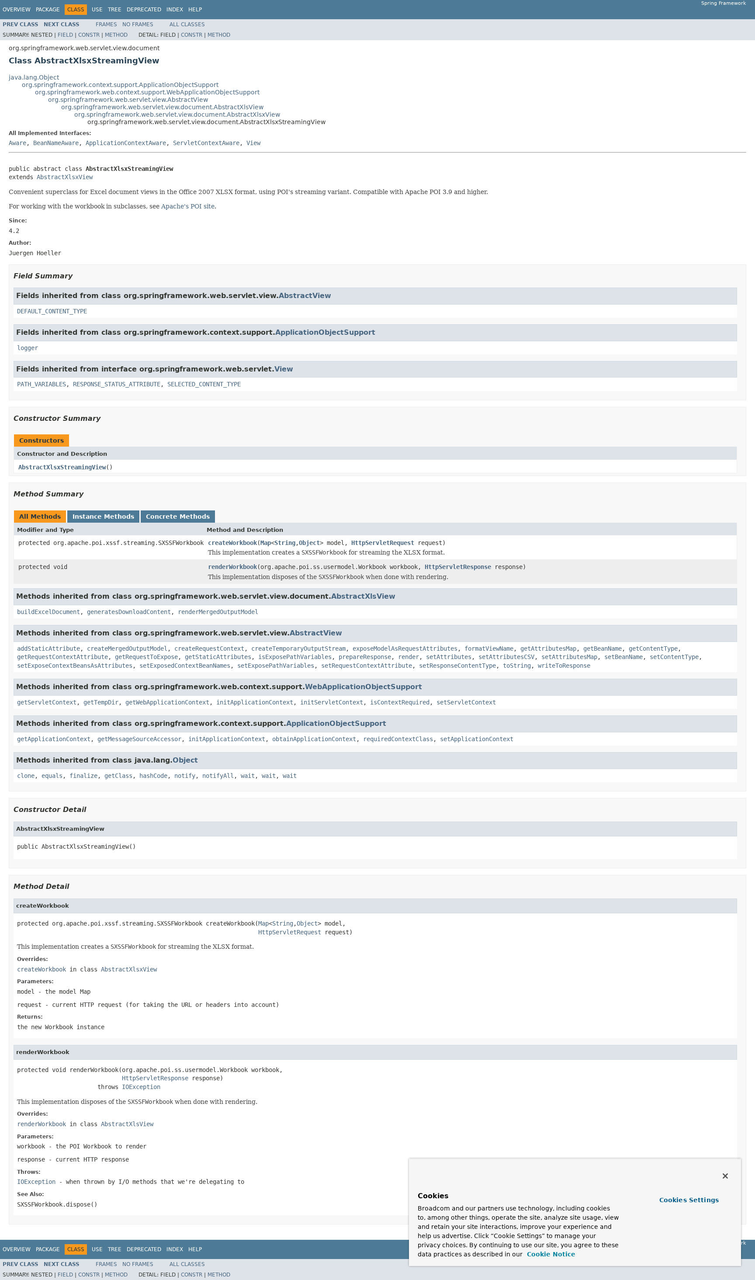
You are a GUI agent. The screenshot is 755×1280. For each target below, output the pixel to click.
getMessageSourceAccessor (139, 738)
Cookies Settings (689, 1200)
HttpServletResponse (458, 566)
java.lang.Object (34, 77)
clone (26, 775)
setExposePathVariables (275, 665)
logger (27, 347)
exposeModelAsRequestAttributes (405, 648)
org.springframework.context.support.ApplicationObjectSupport (120, 84)
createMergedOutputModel (127, 648)
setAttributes (448, 656)
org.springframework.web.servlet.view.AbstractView (128, 99)
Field (65, 35)
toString (517, 665)
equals (52, 775)
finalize (83, 775)
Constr (89, 35)
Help (195, 10)
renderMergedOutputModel (218, 611)
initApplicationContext (254, 702)
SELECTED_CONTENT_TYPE (204, 384)
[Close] (725, 1176)
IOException (141, 1086)
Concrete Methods (178, 516)
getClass (118, 775)
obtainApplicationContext (314, 738)
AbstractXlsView (363, 596)
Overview (17, 10)
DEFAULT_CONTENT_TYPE (52, 311)
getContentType (653, 648)
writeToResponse (564, 665)
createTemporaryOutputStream (298, 648)
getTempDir (100, 702)
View (253, 142)
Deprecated (144, 10)
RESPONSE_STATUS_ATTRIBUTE (116, 384)
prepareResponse (365, 656)
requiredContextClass (398, 738)
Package (48, 10)
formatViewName (488, 648)
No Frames (137, 24)
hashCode (153, 775)
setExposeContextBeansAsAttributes (74, 665)
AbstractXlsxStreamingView (62, 467)
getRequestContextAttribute (62, 656)
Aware (17, 142)
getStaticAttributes (218, 656)
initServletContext (331, 702)
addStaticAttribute (48, 648)
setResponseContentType (457, 665)
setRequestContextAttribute (366, 665)
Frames (106, 24)
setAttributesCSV (506, 656)
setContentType (674, 656)
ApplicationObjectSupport (325, 332)
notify (184, 775)
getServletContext (46, 702)
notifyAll (218, 775)
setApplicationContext (476, 738)
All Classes (187, 24)
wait (248, 775)
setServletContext (466, 702)
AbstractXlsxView (65, 176)
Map (265, 542)
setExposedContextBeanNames (184, 665)
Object (309, 542)
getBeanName (602, 648)
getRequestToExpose (146, 656)
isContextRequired (399, 702)
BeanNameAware (56, 142)
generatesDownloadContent (129, 611)
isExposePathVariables (295, 656)
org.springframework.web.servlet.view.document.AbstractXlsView (162, 107)
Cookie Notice (550, 1254)
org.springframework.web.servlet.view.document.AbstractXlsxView (177, 114)
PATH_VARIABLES (41, 384)
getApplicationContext (53, 738)
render (408, 656)
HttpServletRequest (382, 542)
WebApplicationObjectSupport (363, 687)
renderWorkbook (232, 566)
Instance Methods (103, 516)
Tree (114, 10)
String (284, 542)
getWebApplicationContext (167, 702)
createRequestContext (209, 648)
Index (174, 10)
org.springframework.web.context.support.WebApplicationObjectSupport (147, 92)
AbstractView (305, 295)
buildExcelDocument (48, 611)
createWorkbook (232, 542)
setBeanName (623, 656)
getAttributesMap (548, 648)
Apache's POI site (188, 206)
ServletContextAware (206, 142)
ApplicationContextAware (126, 142)
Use (97, 10)
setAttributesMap (569, 656)
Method (116, 35)
